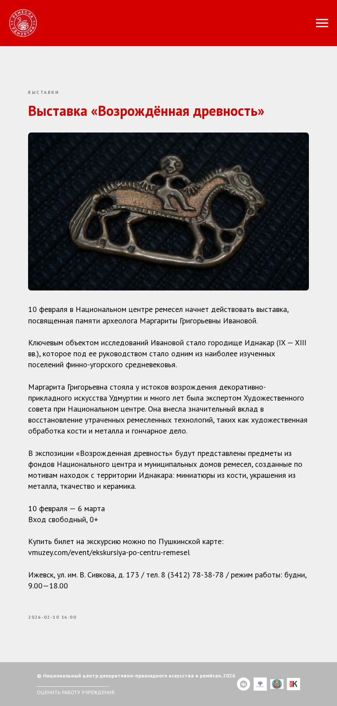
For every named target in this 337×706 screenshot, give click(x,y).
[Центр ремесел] (243, 684)
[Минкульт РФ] (260, 684)
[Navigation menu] (322, 23)
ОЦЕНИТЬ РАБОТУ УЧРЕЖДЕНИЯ (76, 692)
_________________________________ (73, 684)
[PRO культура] (293, 684)
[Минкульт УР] (276, 684)
